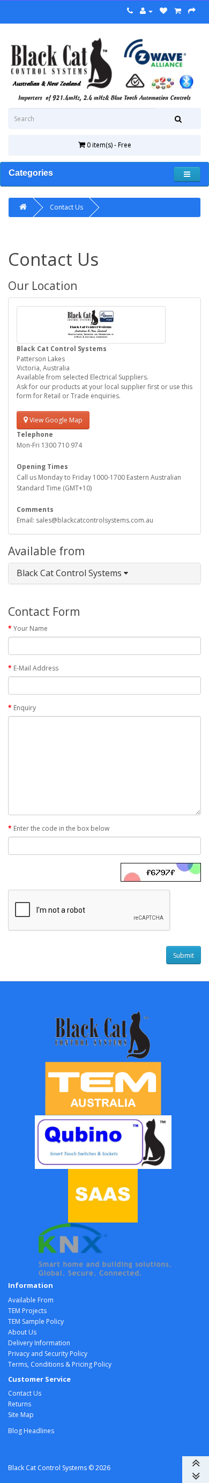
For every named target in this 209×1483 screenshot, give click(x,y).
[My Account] (146, 11)
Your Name (30, 628)
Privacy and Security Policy (47, 1353)
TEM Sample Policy (36, 1321)
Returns (19, 1404)
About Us (22, 1332)
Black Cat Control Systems (70, 573)
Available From (31, 1300)
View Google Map (55, 419)
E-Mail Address (35, 668)
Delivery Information (39, 1342)
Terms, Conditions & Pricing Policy (59, 1364)
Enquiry (24, 707)
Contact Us (66, 207)
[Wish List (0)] (163, 11)
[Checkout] (192, 11)
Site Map (21, 1414)
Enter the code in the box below (61, 828)
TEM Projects (27, 1310)
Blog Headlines (31, 1430)
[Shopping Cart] (177, 11)
